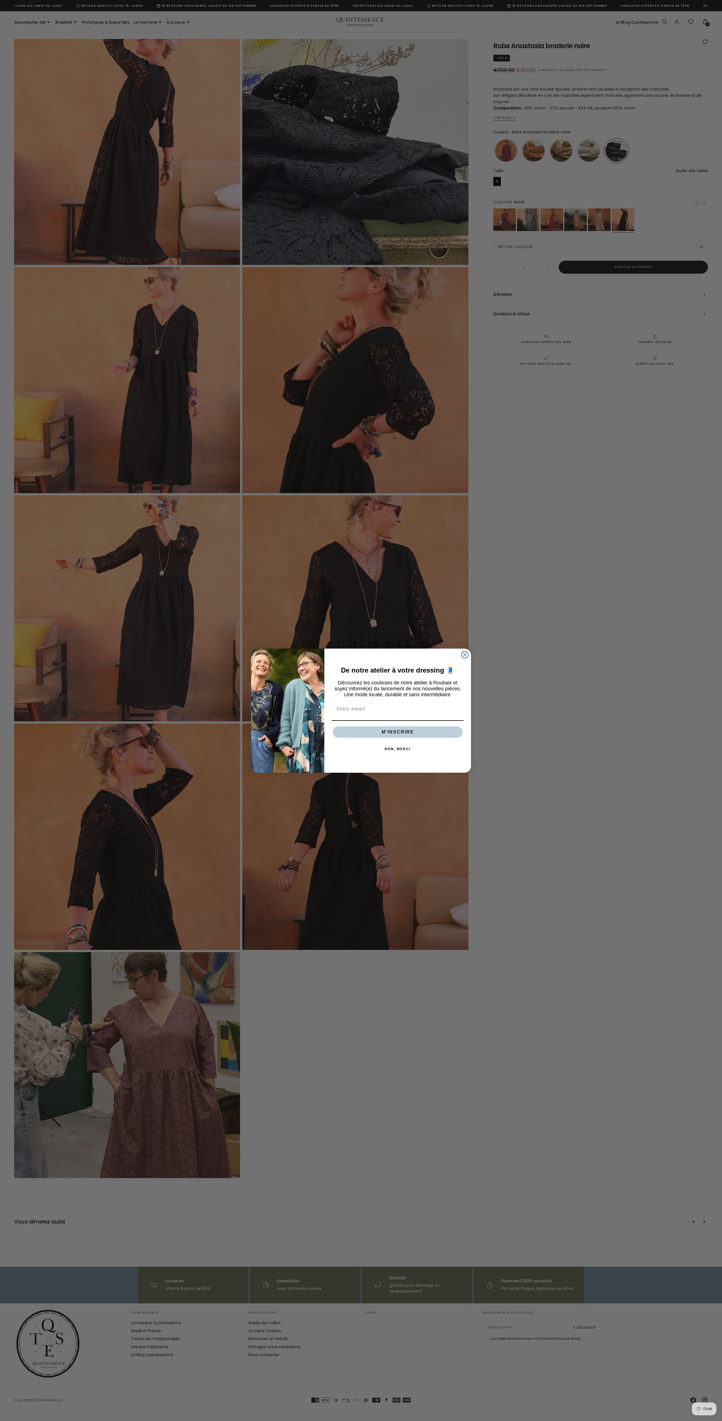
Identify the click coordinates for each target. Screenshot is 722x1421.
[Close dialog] (464, 654)
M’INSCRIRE (398, 732)
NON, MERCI (398, 749)
